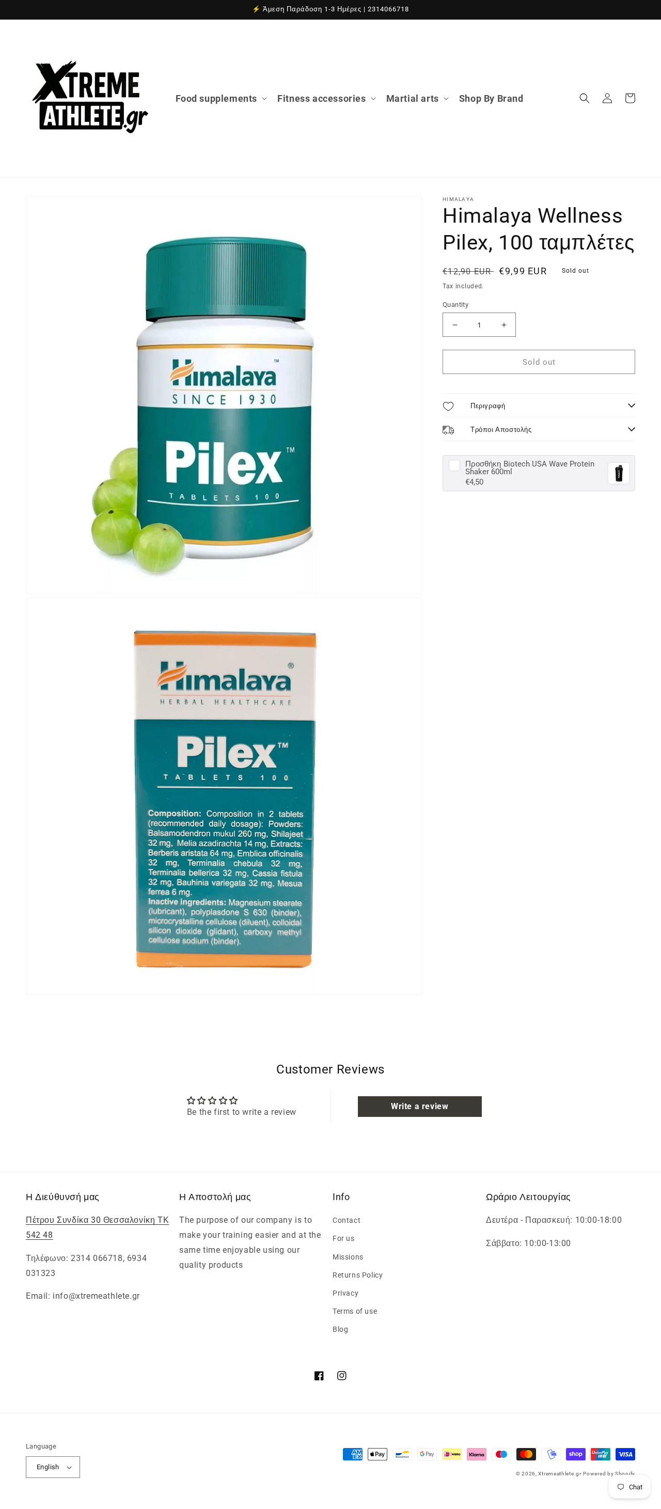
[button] (220, 98)
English (48, 1467)
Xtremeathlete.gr (559, 1473)
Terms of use (355, 1311)
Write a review (419, 1106)
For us (344, 1238)
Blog (340, 1329)
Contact (346, 1220)
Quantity (455, 304)
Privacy (345, 1293)
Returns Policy (358, 1275)
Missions (348, 1257)
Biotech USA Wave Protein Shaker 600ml (529, 468)
